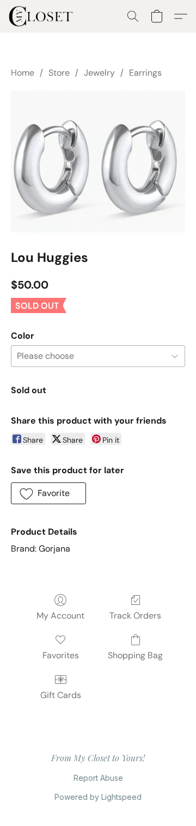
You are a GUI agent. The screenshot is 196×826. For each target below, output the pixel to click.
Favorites (60, 655)
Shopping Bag (135, 655)
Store (59, 72)
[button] (43, 16)
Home (22, 72)
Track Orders (135, 615)
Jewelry (99, 72)
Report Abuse (98, 777)
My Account (60, 615)
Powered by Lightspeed (98, 796)
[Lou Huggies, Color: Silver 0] (98, 161)
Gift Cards (60, 695)
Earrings (145, 72)
